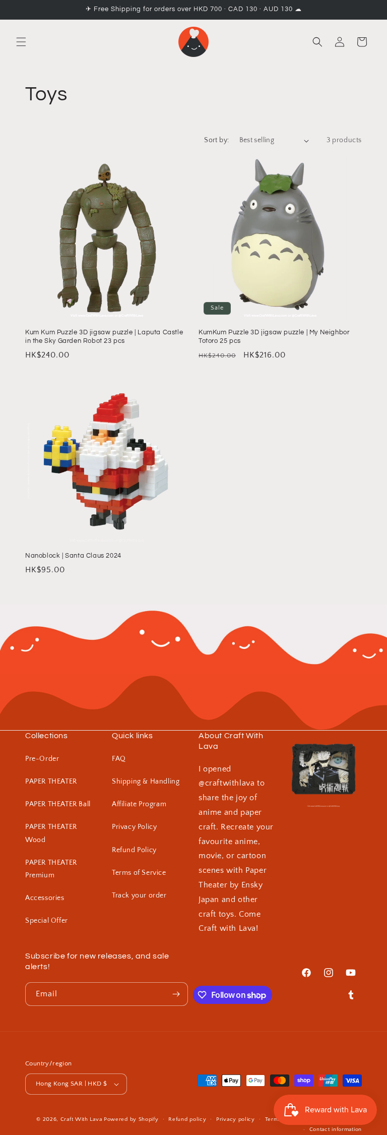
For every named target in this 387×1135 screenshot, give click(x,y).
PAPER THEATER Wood (51, 833)
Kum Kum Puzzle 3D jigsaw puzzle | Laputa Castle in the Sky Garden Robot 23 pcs (104, 336)
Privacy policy (235, 1119)
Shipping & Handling (145, 782)
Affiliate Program (139, 804)
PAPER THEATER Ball (58, 804)
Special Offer (46, 921)
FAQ (119, 759)
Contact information (335, 1129)
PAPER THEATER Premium (51, 869)
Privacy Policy (134, 827)
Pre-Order (42, 759)
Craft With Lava (81, 1119)
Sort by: (216, 140)
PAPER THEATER (51, 782)
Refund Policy (134, 850)
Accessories (44, 898)
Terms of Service (139, 873)
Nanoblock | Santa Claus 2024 (73, 555)
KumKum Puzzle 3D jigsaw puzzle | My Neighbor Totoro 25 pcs (274, 336)
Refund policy (187, 1119)
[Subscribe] (176, 994)
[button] (21, 42)
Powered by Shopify (131, 1119)
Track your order (139, 895)
